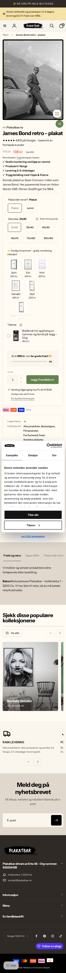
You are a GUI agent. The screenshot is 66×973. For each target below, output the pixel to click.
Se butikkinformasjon (22, 398)
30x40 (30, 227)
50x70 (14, 238)
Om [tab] (54, 455)
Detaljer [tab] (33, 455)
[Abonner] (56, 820)
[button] (5, 26)
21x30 (14, 227)
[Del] (59, 124)
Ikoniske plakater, (33, 439)
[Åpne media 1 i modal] (33, 79)
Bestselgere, (48, 426)
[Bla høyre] (59, 79)
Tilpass (31, 525)
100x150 (48, 238)
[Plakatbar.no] (20, 854)
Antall (10, 372)
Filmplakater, (31, 430)
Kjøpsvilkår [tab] (32, 555)
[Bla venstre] (6, 79)
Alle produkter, (31, 426)
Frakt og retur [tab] (12, 555)
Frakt (19, 157)
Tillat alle (33, 514)
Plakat (14, 208)
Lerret (30, 208)
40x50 (46, 227)
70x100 (31, 238)
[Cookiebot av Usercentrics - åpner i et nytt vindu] (47, 445)
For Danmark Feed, (34, 435)
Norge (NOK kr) (16, 936)
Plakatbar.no (13, 127)
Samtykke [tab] (12, 455)
